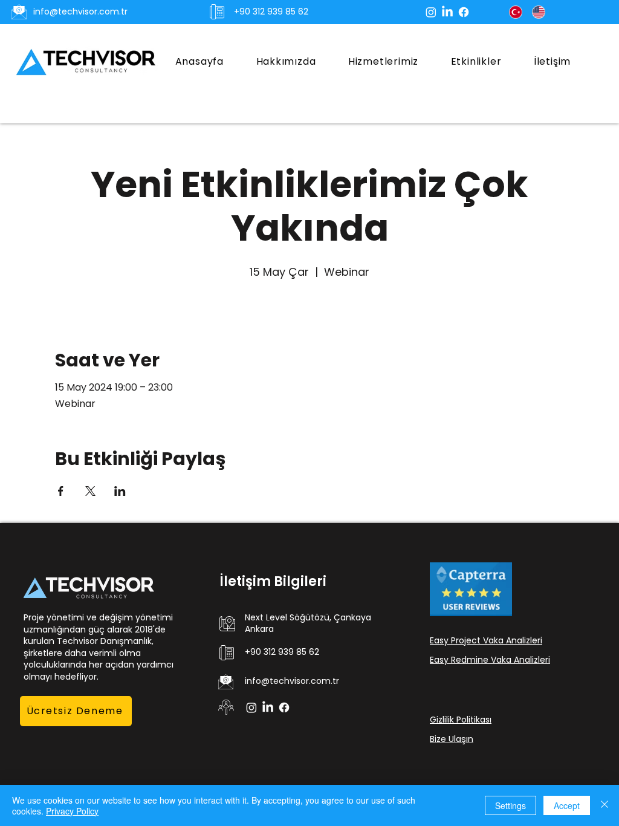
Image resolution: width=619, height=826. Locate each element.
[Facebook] (463, 12)
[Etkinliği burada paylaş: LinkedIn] (120, 491)
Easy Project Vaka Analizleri (486, 640)
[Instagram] (431, 12)
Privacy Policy (72, 811)
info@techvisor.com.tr (80, 11)
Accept (567, 805)
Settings (510, 805)
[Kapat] (604, 805)
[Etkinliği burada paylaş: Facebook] (60, 491)
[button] (383, 61)
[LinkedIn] (447, 12)
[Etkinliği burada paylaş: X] (90, 491)
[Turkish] (516, 12)
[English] (538, 12)
